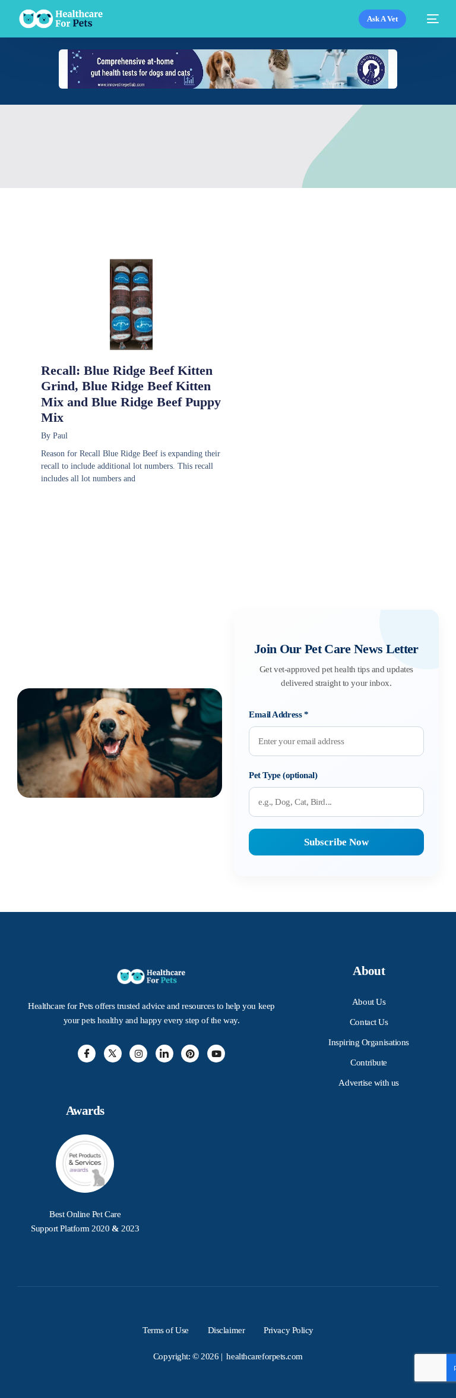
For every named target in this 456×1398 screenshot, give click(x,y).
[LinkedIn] (164, 1053)
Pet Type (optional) (283, 775)
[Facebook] (87, 1053)
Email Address (278, 714)
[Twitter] (113, 1053)
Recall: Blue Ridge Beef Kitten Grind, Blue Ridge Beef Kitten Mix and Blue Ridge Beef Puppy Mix (131, 394)
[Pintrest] (190, 1053)
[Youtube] (216, 1053)
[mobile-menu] (428, 18)
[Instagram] (138, 1053)
